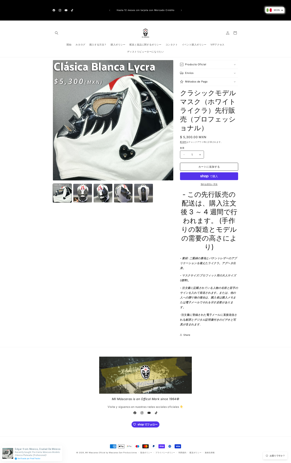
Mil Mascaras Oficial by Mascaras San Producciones (111, 452)
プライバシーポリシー (165, 452)
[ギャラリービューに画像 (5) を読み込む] (143, 193)
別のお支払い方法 (209, 184)
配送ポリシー (195, 452)
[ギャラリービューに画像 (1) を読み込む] (62, 193)
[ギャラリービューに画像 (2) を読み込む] (82, 193)
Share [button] (186, 334)
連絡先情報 (210, 452)
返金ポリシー (146, 452)
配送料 (183, 142)
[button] (56, 33)
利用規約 (182, 452)
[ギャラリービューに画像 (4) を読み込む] (123, 193)
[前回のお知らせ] (109, 10)
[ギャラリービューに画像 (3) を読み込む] (103, 193)
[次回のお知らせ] (181, 10)
